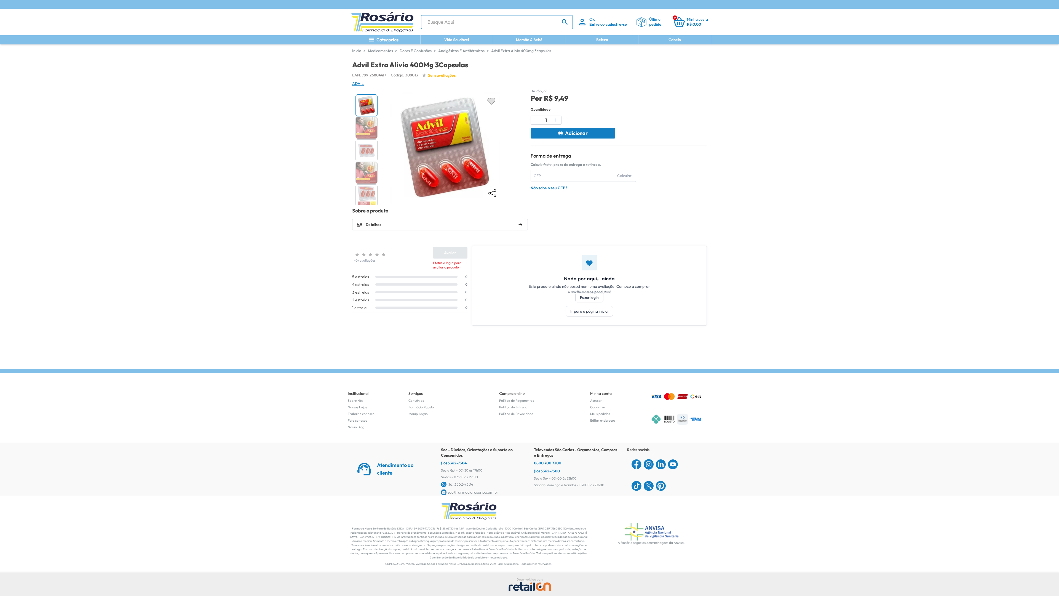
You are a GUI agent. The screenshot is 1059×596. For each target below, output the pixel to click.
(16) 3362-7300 (547, 471)
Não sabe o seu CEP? (549, 187)
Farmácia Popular (421, 407)
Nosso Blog (356, 427)
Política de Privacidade (516, 414)
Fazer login (589, 297)
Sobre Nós (355, 400)
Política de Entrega (513, 407)
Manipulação (418, 414)
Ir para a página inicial (589, 311)
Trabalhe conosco (361, 414)
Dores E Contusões (416, 50)
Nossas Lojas (357, 407)
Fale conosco (357, 420)
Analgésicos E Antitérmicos (461, 50)
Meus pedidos (600, 414)
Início (356, 50)
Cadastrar (597, 407)
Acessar (596, 400)
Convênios (416, 400)
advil (358, 83)
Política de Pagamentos (516, 400)
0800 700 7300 (547, 463)
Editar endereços (602, 420)
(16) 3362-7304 (454, 463)
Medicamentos (380, 50)
